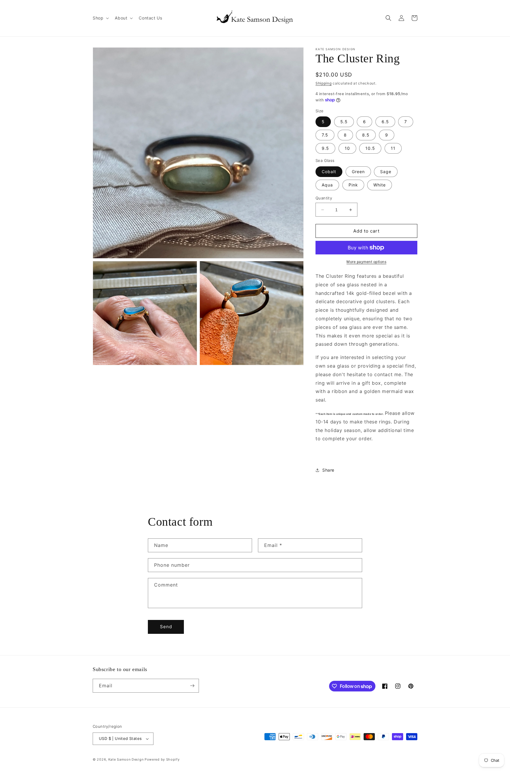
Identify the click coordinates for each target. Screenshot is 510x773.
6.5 (385, 121)
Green (358, 171)
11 (393, 148)
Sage (385, 171)
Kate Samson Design (126, 759)
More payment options (366, 261)
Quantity (324, 198)
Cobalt (329, 171)
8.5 (366, 134)
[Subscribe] (192, 686)
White (379, 184)
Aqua (327, 184)
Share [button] (328, 469)
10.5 (370, 148)
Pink (353, 184)
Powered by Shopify (162, 759)
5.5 (344, 121)
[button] (100, 18)
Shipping (324, 83)
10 (347, 148)
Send (166, 626)
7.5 (325, 134)
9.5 (325, 148)
